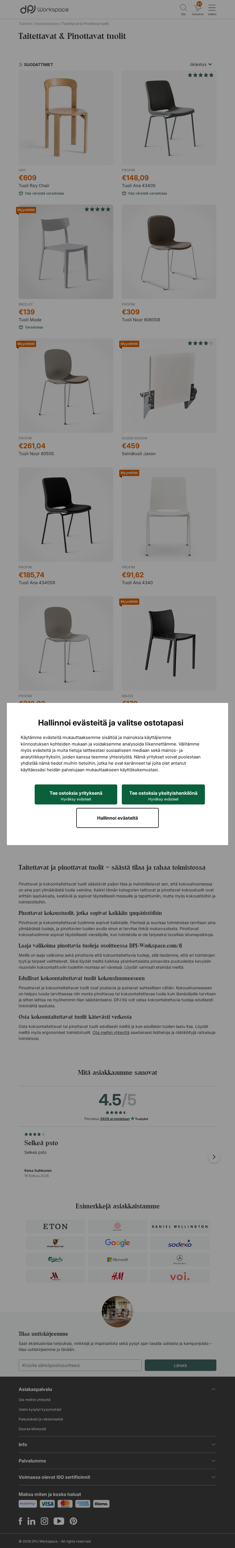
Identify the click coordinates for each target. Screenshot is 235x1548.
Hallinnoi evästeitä (117, 818)
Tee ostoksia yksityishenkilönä (163, 795)
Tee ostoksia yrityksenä (76, 795)
